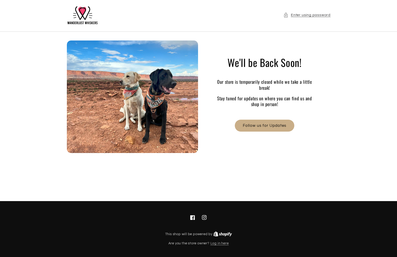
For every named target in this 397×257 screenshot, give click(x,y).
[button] (307, 15)
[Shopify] (222, 234)
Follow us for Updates (264, 126)
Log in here (219, 243)
